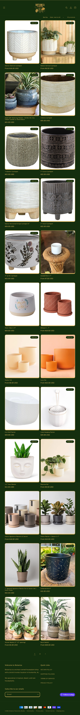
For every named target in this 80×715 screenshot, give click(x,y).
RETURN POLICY (46, 669)
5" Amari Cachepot (47, 224)
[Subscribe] (38, 694)
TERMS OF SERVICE (48, 678)
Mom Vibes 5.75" (10, 328)
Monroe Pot (44, 484)
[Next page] (45, 654)
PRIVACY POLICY (46, 683)
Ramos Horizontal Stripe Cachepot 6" (17, 224)
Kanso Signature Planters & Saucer (16, 536)
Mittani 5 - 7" (45, 328)
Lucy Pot (43, 380)
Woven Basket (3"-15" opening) (15, 642)
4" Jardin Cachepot (11, 276)
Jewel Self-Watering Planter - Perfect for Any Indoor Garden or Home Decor (20, 118)
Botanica (11, 710)
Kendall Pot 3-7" (46, 276)
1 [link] (34, 654)
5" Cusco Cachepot (47, 171)
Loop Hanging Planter (48, 432)
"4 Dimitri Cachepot (11, 171)
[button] (4, 8)
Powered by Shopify (19, 710)
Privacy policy (40, 710)
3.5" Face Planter (10, 484)
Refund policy (30, 710)
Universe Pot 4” (46, 588)
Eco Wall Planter (10, 432)
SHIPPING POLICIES (48, 674)
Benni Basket (45, 642)
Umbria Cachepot (46, 118)
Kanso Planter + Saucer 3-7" (50, 536)
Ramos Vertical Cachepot (49, 66)
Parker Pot (8, 380)
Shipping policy (60, 710)
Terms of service (50, 710)
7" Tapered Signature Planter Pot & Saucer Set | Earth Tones (20, 589)
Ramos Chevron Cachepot (13, 66)
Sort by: (45, 17)
